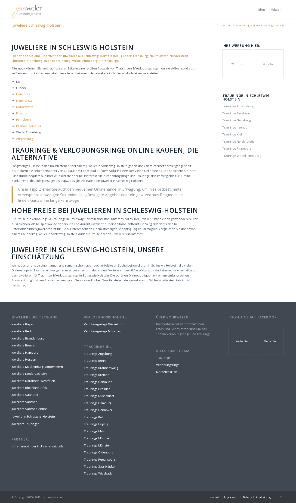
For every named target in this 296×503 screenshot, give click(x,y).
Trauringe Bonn (95, 360)
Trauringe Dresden (97, 389)
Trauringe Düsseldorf (99, 396)
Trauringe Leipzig (96, 424)
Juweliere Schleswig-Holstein (36, 25)
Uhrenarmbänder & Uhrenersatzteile (38, 446)
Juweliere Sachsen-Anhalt (29, 409)
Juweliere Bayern (23, 324)
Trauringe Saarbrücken (100, 466)
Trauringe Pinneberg (236, 148)
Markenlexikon (166, 372)
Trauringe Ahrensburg (237, 106)
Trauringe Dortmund (98, 382)
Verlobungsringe (167, 365)
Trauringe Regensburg (99, 459)
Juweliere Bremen (24, 345)
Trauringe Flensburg (236, 120)
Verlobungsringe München (102, 331)
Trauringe (163, 357)
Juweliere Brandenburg (28, 338)
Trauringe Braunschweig (101, 368)
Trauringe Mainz (95, 431)
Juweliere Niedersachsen (29, 373)
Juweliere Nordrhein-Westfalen (33, 381)
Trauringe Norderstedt (238, 141)
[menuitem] (261, 9)
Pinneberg (23, 119)
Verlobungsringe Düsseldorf (104, 324)
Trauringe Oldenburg (98, 452)
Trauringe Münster (97, 445)
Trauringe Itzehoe (234, 127)
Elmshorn (22, 113)
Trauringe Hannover (98, 410)
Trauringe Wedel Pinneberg (241, 156)
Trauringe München (97, 438)
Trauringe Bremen (96, 375)
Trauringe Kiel (232, 134)
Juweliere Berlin (22, 331)
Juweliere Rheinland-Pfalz (30, 388)
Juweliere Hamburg (25, 352)
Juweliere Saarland (25, 395)
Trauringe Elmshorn (236, 113)
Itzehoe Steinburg (28, 126)
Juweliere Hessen (24, 359)
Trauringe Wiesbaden (99, 473)
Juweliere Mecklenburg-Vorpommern (37, 367)
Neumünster (25, 100)
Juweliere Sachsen (24, 402)
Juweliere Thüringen (26, 424)
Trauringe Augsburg (98, 354)
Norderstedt (24, 107)
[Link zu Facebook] (281, 497)
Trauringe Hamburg (97, 403)
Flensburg (23, 94)
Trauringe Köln (94, 417)
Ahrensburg (24, 139)
